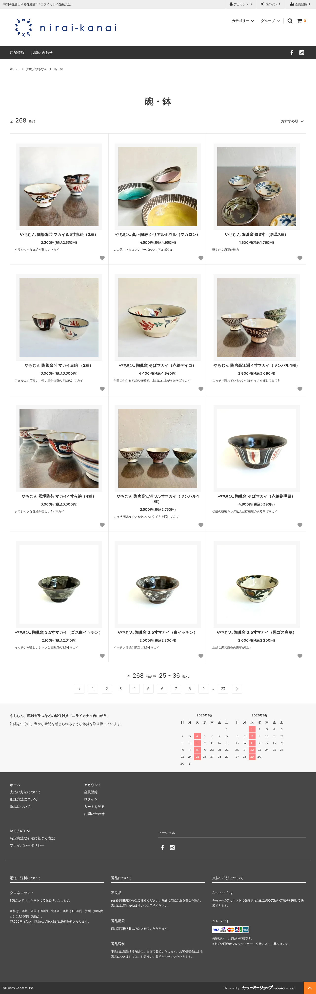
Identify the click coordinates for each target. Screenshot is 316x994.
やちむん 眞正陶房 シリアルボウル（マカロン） (157, 234)
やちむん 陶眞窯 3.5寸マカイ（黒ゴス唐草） (256, 632)
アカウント (241, 4)
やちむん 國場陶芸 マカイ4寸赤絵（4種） (59, 496)
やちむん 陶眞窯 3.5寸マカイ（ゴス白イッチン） (59, 632)
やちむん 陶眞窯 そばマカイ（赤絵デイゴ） (157, 365)
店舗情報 (17, 52)
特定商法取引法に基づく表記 (32, 838)
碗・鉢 (58, 69)
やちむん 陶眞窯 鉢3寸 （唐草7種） (256, 234)
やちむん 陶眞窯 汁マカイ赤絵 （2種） (59, 365)
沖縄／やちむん (36, 69)
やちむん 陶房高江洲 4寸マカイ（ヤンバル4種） (257, 365)
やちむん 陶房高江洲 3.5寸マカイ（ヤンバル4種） (158, 499)
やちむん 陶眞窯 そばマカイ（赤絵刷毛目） (256, 496)
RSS (13, 831)
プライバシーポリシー (27, 845)
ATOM (25, 831)
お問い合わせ (42, 52)
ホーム (14, 69)
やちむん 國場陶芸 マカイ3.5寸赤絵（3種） (59, 234)
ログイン (271, 4)
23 (223, 689)
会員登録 (301, 4)
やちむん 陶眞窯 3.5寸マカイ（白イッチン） (158, 632)
